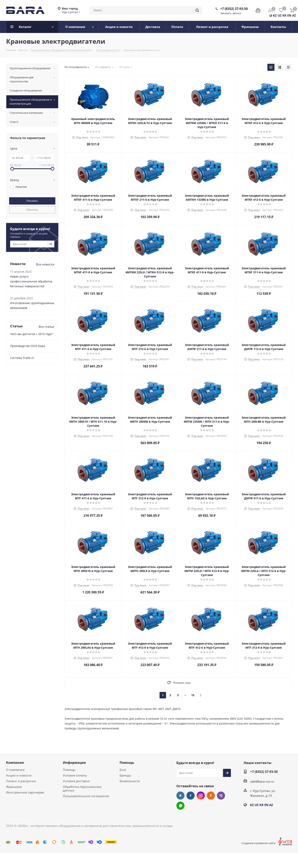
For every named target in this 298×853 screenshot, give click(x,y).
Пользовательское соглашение (86, 796)
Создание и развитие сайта (258, 843)
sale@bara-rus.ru (262, 781)
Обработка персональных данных (82, 788)
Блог (123, 770)
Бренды (125, 775)
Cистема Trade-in (22, 358)
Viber (221, 795)
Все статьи (46, 327)
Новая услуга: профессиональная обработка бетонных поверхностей (31, 281)
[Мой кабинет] (258, 10)
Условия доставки (76, 781)
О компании (15, 770)
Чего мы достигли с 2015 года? (31, 334)
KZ (275, 15)
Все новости (45, 264)
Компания (15, 762)
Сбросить (32, 209)
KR (284, 15)
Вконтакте (180, 795)
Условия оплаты (75, 775)
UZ (280, 15)
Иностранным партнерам (25, 792)
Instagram (201, 795)
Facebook (191, 795)
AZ (294, 15)
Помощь (69, 770)
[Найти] (197, 10)
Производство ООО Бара (27, 346)
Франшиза (14, 787)
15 (192, 695)
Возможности (130, 781)
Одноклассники (211, 795)
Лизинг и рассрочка (21, 781)
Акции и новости (19, 775)
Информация (74, 762)
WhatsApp (180, 806)
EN (289, 15)
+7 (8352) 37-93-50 (234, 8)
